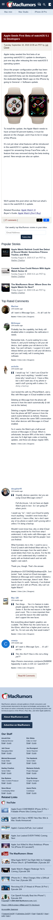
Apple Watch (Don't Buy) (29, 213)
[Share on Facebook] (46, 220)
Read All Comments (26, 676)
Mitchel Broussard (8, 758)
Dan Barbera (6, 778)
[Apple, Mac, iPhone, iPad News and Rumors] (21, 8)
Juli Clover (5, 748)
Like (24, 317)
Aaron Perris (31, 788)
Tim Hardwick (31, 758)
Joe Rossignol (32, 748)
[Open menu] (3, 4)
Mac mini (8, 12)
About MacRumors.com (16, 717)
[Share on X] (39, 220)
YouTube (10, 802)
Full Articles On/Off (23, 914)
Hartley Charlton (18, 260)
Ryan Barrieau (31, 778)
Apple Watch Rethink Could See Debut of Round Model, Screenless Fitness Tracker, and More (30, 252)
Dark (8, 916)
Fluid (33, 914)
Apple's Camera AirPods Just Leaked (27, 828)
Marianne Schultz (33, 768)
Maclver (14, 306)
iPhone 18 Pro (41, 12)
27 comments (11, 220)
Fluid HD (40, 914)
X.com (9, 743)
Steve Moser (6, 788)
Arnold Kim (5, 738)
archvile (14, 366)
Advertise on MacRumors (17, 725)
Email (3, 743)
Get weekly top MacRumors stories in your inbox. (26, 227)
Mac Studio (23, 12)
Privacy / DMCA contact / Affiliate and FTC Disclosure (20, 905)
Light (3, 916)
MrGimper (15, 323)
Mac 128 (15, 598)
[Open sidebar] (50, 5)
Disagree (30, 317)
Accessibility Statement (9, 909)
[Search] (45, 4)
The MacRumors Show (21, 853)
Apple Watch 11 (28, 210)
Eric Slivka (30, 738)
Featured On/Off (8, 914)
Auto (46, 914)
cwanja (14, 640)
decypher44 (16, 489)
